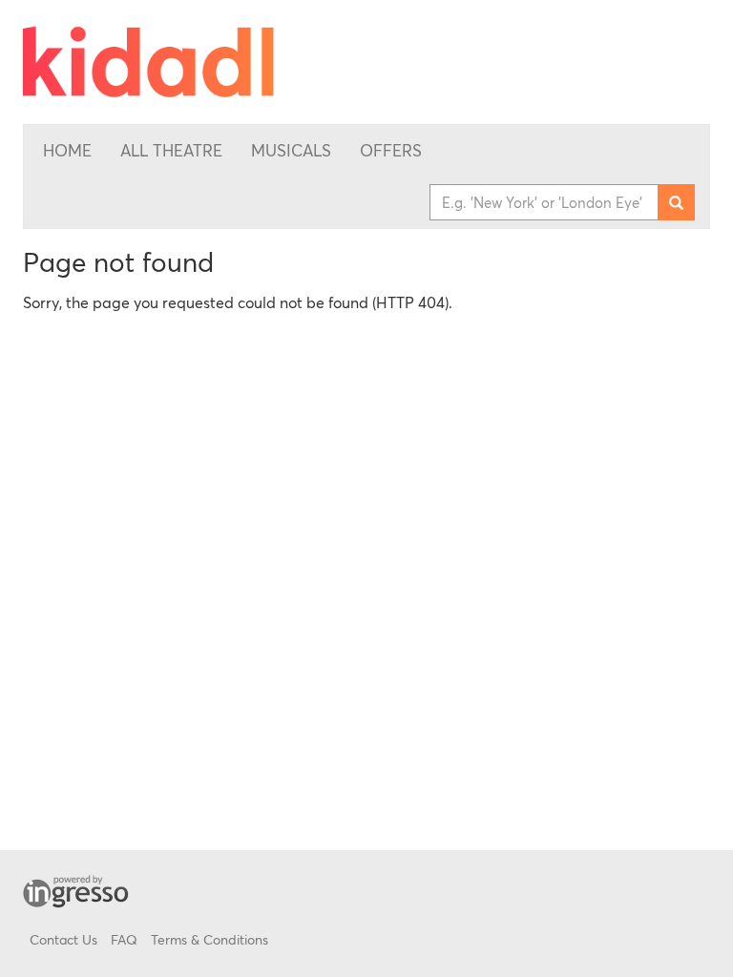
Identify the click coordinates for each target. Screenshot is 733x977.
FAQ (124, 939)
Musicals (291, 150)
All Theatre (171, 150)
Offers (391, 150)
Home (67, 150)
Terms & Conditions (209, 939)
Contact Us (63, 939)
